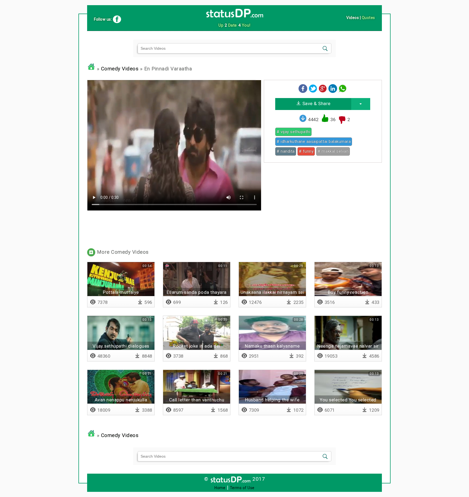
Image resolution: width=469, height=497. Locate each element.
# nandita (286, 151)
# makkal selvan (333, 151)
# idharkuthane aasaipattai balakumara (314, 141)
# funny (306, 151)
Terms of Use (242, 488)
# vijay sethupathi (293, 131)
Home (219, 488)
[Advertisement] (323, 205)
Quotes (368, 17)
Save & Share (316, 103)
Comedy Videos (120, 69)
